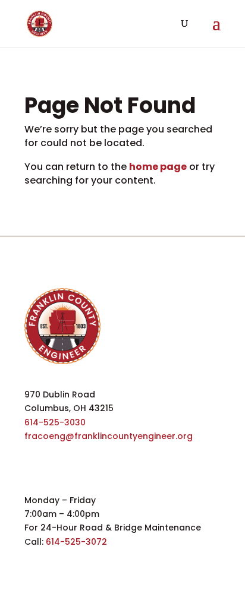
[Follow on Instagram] (113, 454)
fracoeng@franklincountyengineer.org (108, 436)
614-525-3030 (55, 422)
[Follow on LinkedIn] (87, 454)
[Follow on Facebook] (35, 454)
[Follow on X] (61, 454)
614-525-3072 (76, 542)
